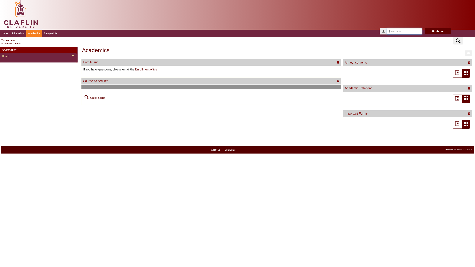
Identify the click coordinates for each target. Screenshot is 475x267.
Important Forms (356, 113)
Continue (438, 30)
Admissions (18, 33)
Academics (34, 33)
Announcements (356, 62)
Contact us (230, 150)
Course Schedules (95, 81)
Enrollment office (146, 69)
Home (5, 33)
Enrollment (90, 62)
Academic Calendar (358, 88)
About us (215, 150)
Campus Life (50, 33)
